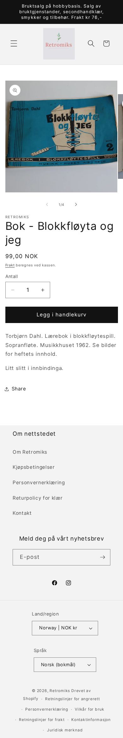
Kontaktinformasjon (91, 719)
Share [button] (19, 389)
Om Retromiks (30, 452)
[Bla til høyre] (76, 205)
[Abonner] (102, 557)
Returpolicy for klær (37, 498)
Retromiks (60, 690)
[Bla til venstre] (47, 205)
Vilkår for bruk (89, 709)
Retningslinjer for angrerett (72, 698)
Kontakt (22, 513)
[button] (13, 43)
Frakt (10, 265)
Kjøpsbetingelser (34, 467)
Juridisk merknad (65, 730)
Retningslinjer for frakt (41, 719)
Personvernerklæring (39, 482)
